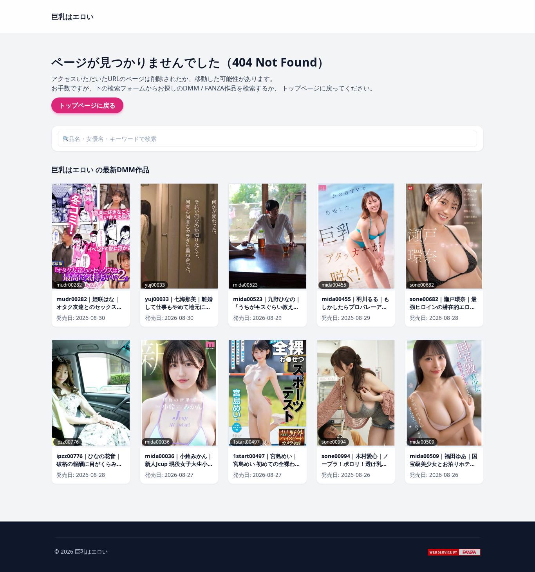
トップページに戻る (87, 105)
